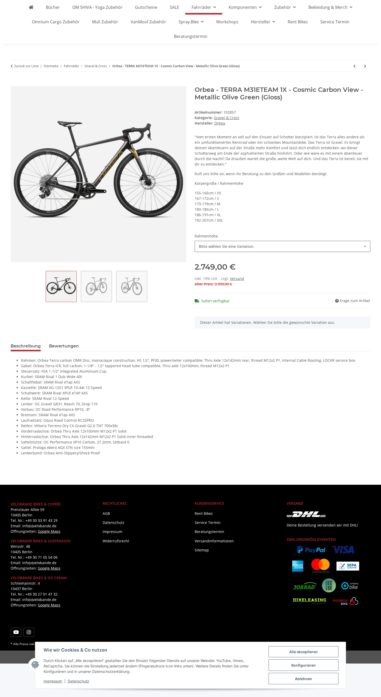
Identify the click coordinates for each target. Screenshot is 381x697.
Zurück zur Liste (26, 66)
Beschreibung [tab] (26, 346)
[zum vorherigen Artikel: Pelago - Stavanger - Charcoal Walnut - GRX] (354, 66)
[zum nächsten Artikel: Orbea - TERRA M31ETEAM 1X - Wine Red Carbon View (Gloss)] (365, 66)
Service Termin (334, 22)
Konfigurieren (303, 665)
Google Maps (49, 531)
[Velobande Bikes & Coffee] (31, 7)
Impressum (53, 681)
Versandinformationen (214, 540)
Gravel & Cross (226, 117)
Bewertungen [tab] (64, 346)
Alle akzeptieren (303, 652)
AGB (106, 513)
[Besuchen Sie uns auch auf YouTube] (16, 632)
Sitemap (202, 550)
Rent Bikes (298, 22)
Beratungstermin (190, 36)
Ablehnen (303, 678)
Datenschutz (78, 681)
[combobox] (282, 246)
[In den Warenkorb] (15, 83)
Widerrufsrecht (116, 540)
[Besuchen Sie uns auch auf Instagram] (28, 632)
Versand (237, 278)
